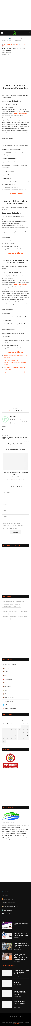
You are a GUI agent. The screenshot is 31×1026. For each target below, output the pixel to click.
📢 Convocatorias (12, 38)
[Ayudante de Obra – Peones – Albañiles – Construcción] (7, 1002)
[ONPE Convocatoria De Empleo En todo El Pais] (7, 934)
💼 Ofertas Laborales (8, 695)
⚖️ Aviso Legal (5, 890)
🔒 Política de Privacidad (8, 901)
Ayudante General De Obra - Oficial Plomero (11, 602)
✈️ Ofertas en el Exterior (9, 662)
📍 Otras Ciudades (8, 699)
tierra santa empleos (14, 612)
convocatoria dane (6, 607)
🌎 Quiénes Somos (7, 908)
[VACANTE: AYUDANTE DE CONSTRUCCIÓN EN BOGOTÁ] (7, 992)
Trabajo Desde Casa (16, 617)
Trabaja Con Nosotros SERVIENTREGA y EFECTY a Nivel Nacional (15, 614)
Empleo (9, 52)
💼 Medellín (6, 692)
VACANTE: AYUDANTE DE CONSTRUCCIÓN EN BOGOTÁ (21, 991)
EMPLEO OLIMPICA (24, 609)
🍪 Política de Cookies (7, 897)
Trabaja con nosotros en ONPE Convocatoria (21, 922)
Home (3, 38)
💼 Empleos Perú (7, 684)
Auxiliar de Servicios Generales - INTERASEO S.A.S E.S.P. (13, 599)
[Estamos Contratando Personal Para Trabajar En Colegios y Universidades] (7, 944)
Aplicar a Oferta (15, 193)
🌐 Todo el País (22, 44)
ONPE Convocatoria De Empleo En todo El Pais (21, 932)
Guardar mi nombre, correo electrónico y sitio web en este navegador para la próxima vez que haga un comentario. (15, 524)
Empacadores (5, 609)
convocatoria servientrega (18, 607)
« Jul (3, 742)
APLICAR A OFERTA (6, 886)
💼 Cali (5, 673)
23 (27, 733)
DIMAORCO (16, 1021)
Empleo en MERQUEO (14, 609)
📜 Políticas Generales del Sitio (10, 904)
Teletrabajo (5, 612)
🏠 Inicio (15, 44)
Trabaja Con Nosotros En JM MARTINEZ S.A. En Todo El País (21, 970)
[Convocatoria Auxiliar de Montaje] (15, 461)
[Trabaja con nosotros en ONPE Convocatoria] (7, 924)
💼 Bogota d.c (6, 670)
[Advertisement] (15, 15)
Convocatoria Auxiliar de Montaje (15, 472)
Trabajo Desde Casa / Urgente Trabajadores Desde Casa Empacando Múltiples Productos (21, 954)
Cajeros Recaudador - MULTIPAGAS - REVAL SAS (11, 604)
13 (15, 730)
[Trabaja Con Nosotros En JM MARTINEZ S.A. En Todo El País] (7, 971)
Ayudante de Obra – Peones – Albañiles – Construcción (20, 1001)
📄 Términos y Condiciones (9, 912)
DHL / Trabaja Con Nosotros (11, 360)
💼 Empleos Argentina (8, 681)
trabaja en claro (6, 617)
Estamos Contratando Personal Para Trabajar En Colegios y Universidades (21, 943)
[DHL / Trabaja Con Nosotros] (7, 981)
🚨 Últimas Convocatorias (8, 46)
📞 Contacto (5, 893)
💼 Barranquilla (7, 666)
